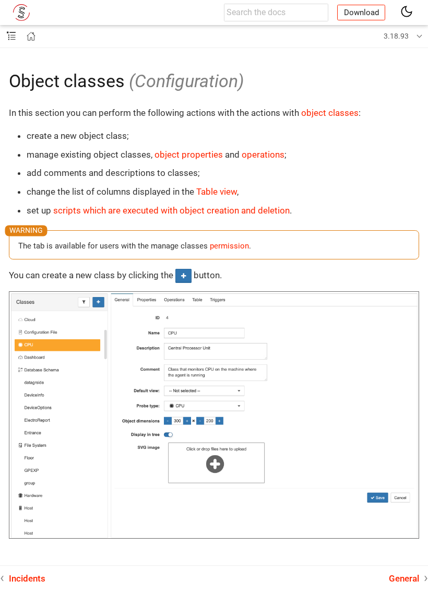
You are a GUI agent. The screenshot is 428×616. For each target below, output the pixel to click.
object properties (188, 154)
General (404, 578)
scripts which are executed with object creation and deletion (171, 210)
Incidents (27, 578)
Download (361, 12)
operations (263, 154)
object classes (330, 113)
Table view (216, 191)
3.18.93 (396, 36)
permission (229, 246)
